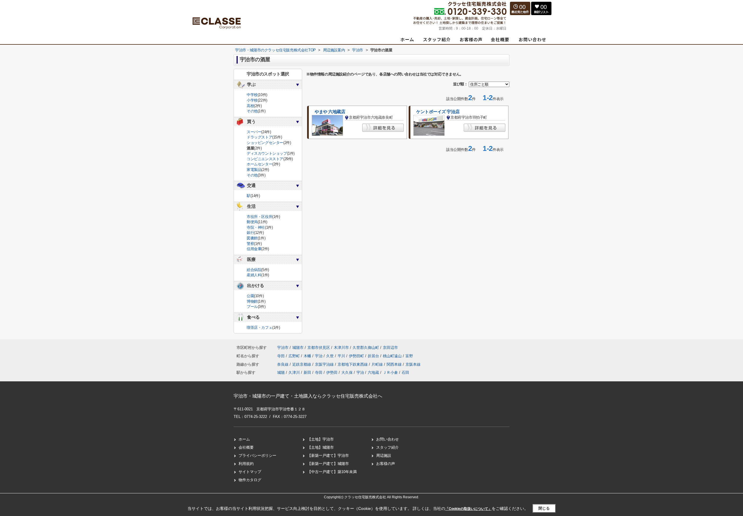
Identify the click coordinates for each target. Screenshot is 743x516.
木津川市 (341, 347)
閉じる (544, 508)
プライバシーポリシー (257, 455)
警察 (250, 243)
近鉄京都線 (302, 364)
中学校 (252, 95)
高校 (250, 106)
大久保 (347, 372)
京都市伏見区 (318, 347)
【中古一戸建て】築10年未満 (332, 472)
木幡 (308, 356)
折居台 (374, 356)
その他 (252, 111)
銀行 (250, 232)
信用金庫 (254, 249)
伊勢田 (332, 372)
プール (252, 306)
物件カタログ (250, 480)
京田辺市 (390, 347)
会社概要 (246, 447)
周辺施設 (383, 455)
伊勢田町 (357, 356)
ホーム (244, 439)
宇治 (319, 356)
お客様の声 (385, 463)
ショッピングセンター (265, 142)
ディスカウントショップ (267, 153)
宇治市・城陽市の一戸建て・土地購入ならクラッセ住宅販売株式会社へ (308, 396)
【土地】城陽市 (320, 447)
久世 (330, 356)
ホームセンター (259, 164)
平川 (342, 356)
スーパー (254, 132)
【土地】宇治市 (320, 439)
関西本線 (395, 364)
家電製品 (254, 169)
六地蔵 (373, 372)
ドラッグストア (259, 137)
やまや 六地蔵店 (330, 111)
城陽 (281, 372)
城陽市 (298, 347)
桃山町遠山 (393, 356)
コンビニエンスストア (265, 159)
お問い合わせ (387, 439)
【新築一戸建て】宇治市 (328, 455)
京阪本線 (413, 364)
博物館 (252, 301)
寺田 (281, 356)
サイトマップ (250, 472)
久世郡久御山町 (366, 347)
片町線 (378, 364)
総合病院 (254, 270)
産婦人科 (254, 275)
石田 (405, 372)
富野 (409, 356)
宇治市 (282, 347)
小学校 (252, 100)
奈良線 (283, 364)
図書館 (252, 238)
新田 (307, 372)
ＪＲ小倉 (390, 372)
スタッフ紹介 (387, 447)
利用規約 (246, 463)
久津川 (294, 372)
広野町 (294, 356)
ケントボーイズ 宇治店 (437, 111)
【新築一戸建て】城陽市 (328, 463)
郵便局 (252, 222)
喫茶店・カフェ (259, 327)
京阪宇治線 (325, 364)
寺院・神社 (256, 227)
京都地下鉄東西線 (353, 364)
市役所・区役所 (259, 216)
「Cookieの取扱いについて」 (468, 509)
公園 (250, 296)
